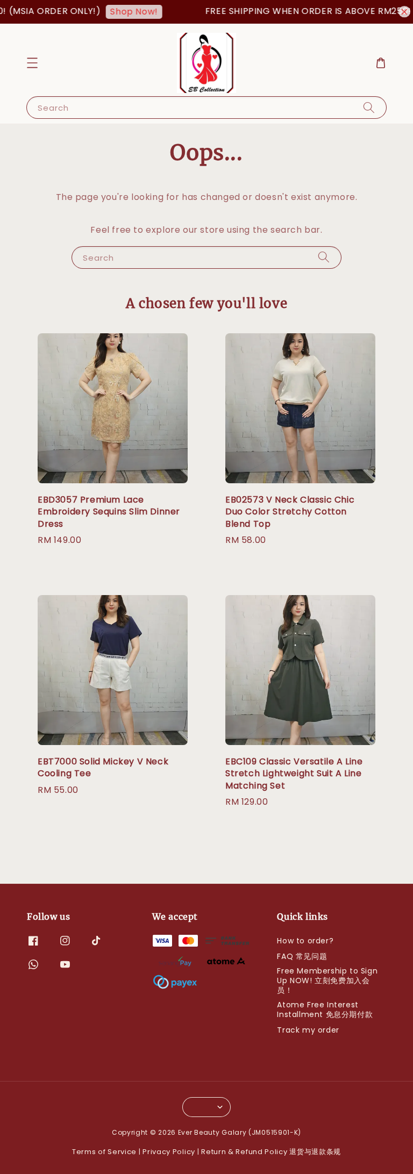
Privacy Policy (169, 1152)
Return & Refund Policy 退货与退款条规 (271, 1152)
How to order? (305, 941)
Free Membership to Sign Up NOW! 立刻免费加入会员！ (327, 980)
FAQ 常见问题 (302, 956)
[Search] (369, 107)
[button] (32, 63)
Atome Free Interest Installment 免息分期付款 (325, 1009)
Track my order (308, 1030)
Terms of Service (104, 1152)
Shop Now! (123, 11)
